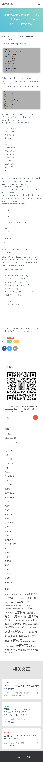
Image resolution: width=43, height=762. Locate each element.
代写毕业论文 (9, 476)
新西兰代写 (9, 523)
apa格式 (8, 434)
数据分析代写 (9, 514)
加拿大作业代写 (22, 617)
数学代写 (8, 510)
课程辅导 (8, 578)
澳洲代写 (8, 531)
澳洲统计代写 (33, 632)
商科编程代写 (9, 497)
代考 (6, 480)
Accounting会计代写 (11, 594)
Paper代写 (9, 447)
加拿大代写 (9, 485)
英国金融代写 (22, 650)
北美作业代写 (9, 493)
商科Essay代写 (27, 620)
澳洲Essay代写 (33, 627)
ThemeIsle (23, 757)
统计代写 (8, 553)
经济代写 (27, 636)
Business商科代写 (28, 594)
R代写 (7, 455)
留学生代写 (9, 540)
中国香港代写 (29, 613)
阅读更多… (23, 695)
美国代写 (16, 341)
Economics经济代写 (12, 442)
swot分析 (8, 459)
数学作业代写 (30, 624)
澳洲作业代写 (23, 632)
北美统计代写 (18, 620)
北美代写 (8, 489)
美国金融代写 (12, 646)
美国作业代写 (27, 641)
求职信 (7, 527)
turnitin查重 (9, 463)
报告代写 (8, 502)
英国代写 (8, 570)
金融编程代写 (9, 582)
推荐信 (7, 506)
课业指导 (8, 574)
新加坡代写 (16, 627)
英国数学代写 (12, 650)
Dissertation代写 (11, 438)
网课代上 (8, 557)
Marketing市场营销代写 (26, 606)
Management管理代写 (12, 606)
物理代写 (8, 536)
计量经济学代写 (31, 650)
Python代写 (9, 451)
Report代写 (26, 608)
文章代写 (8, 519)
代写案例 (10, 338)
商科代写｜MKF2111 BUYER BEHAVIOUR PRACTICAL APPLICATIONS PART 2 (17, 712)
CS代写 (9, 341)
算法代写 (8, 548)
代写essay (8, 468)
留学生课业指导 (10, 544)
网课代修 (8, 561)
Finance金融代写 (18, 602)
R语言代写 (18, 612)
